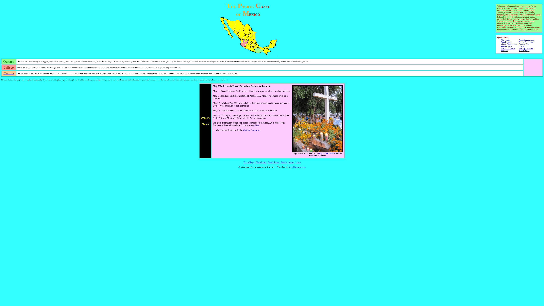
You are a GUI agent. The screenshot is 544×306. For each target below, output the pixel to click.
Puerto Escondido (526, 42)
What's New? (524, 51)
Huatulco (522, 46)
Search (284, 162)
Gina (256, 125)
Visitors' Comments (509, 44)
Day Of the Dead (326, 153)
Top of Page (249, 162)
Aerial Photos (506, 46)
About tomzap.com (526, 40)
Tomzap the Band (526, 48)
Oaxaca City (524, 44)
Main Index (505, 40)
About (291, 162)
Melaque (504, 51)
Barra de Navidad (508, 48)
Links (298, 162)
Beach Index (506, 42)
